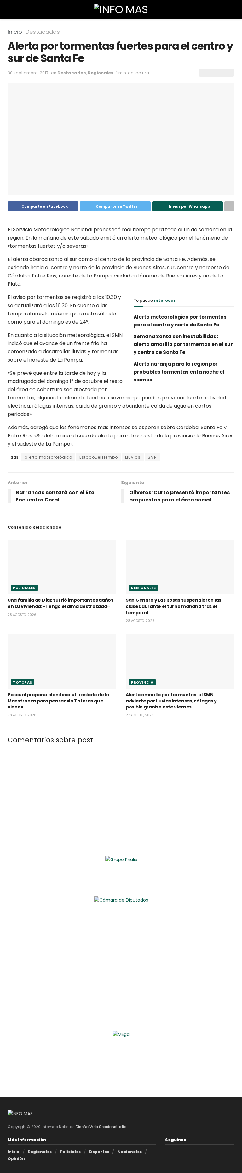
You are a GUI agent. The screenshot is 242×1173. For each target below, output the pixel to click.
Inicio (15, 32)
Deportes (99, 1151)
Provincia (142, 682)
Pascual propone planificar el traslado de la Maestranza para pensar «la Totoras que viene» (58, 700)
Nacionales (130, 1151)
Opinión (16, 1158)
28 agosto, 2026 (22, 614)
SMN (152, 457)
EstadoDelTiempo (98, 457)
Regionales (100, 73)
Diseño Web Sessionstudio (101, 1126)
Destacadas (43, 32)
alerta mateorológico (48, 457)
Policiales (24, 587)
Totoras (22, 682)
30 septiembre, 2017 (28, 73)
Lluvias (133, 457)
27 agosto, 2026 (140, 715)
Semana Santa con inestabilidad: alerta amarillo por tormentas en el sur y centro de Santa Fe (183, 344)
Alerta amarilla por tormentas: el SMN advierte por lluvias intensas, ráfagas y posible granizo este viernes (171, 700)
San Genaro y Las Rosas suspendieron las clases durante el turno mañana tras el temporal (173, 606)
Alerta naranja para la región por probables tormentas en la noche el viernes (179, 372)
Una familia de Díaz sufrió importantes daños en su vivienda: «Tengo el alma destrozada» (60, 603)
